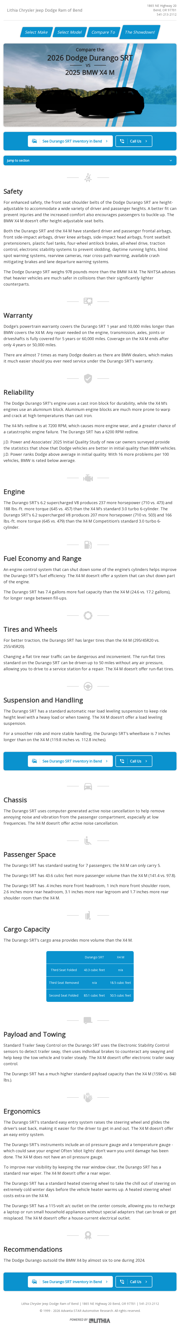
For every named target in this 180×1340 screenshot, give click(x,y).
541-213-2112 (166, 14)
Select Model (70, 32)
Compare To (103, 32)
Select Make (37, 32)
